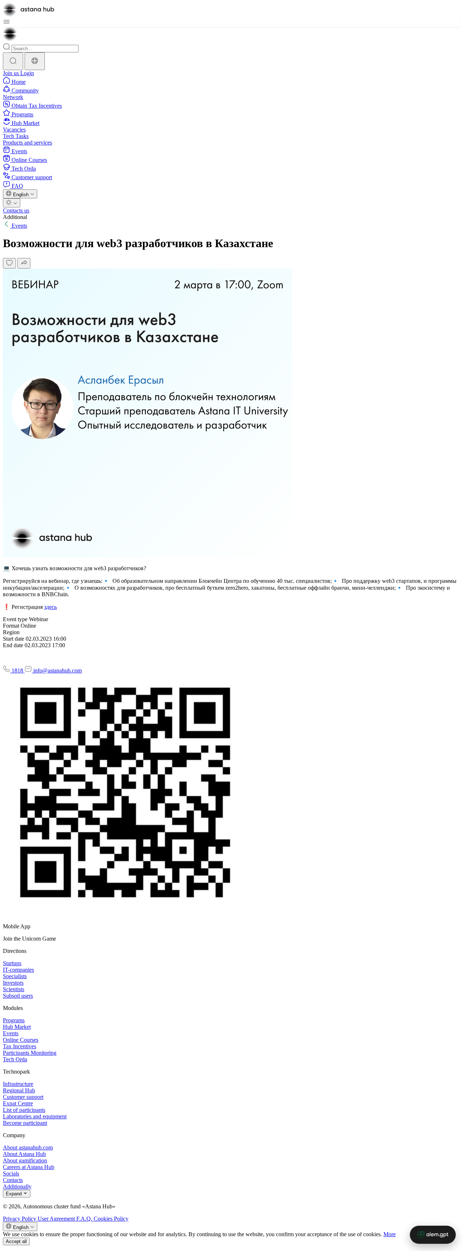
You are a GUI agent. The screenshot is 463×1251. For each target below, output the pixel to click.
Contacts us (16, 210)
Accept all (16, 1241)
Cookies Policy (111, 1219)
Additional (15, 217)
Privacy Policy (20, 1219)
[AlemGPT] (433, 1235)
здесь (50, 607)
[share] (23, 263)
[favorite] (9, 263)
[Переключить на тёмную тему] (11, 202)
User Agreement (57, 1219)
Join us (11, 73)
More (389, 1234)
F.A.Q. (85, 1219)
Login (27, 73)
